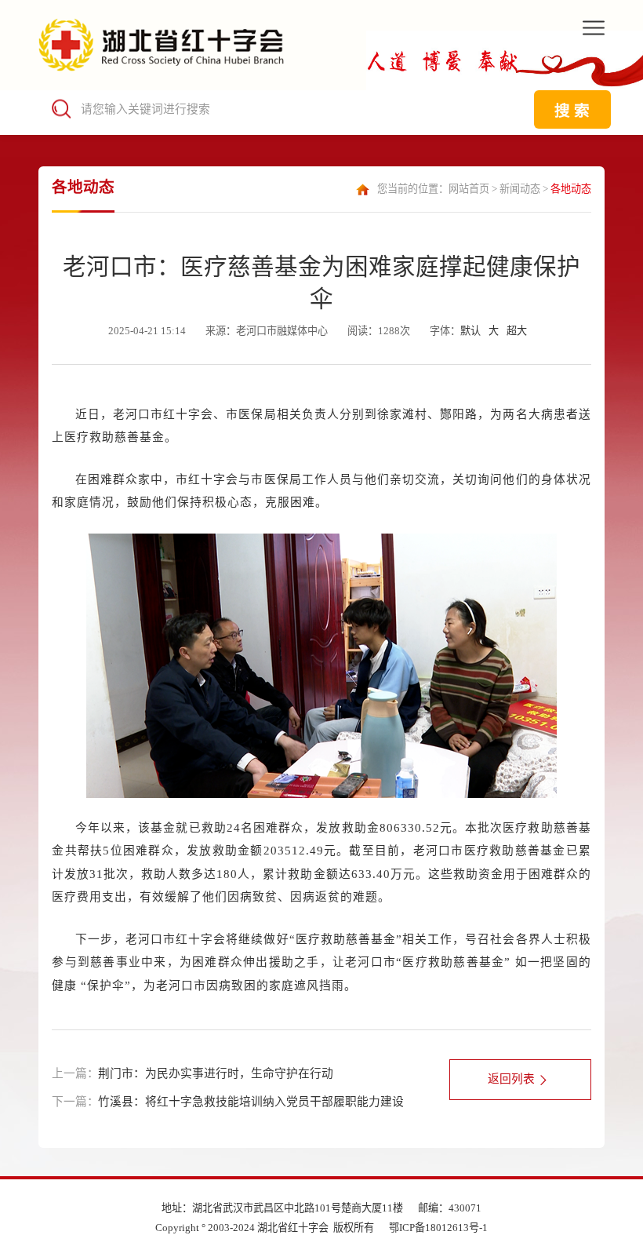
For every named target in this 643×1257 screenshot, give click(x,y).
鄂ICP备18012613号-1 (438, 1227)
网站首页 (469, 189)
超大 (517, 331)
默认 (470, 331)
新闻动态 (520, 189)
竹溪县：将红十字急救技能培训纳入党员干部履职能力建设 (251, 1101)
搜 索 (572, 110)
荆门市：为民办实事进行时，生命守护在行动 (215, 1073)
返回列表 (511, 1079)
